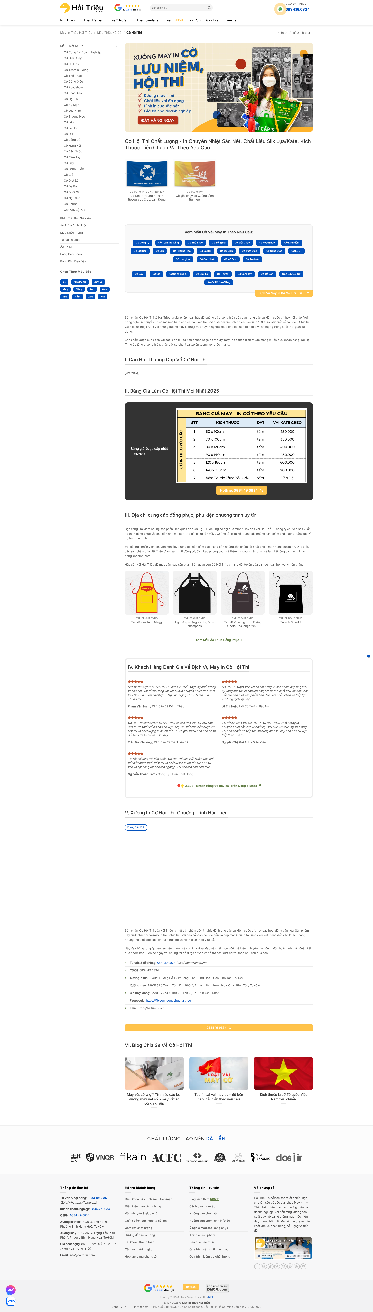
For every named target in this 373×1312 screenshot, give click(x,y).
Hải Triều (260, 1198)
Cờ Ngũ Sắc (72, 198)
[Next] (312, 603)
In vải (167, 20)
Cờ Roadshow (73, 87)
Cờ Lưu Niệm (73, 110)
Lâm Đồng (187, 1297)
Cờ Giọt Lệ (71, 180)
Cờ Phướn (71, 204)
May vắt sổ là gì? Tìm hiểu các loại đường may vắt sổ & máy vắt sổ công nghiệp (154, 1099)
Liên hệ (231, 20)
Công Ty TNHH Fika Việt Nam (130, 1306)
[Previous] (125, 603)
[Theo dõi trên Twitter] (277, 1266)
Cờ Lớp (69, 122)
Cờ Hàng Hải (72, 145)
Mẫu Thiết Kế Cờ (109, 33)
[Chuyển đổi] (116, 46)
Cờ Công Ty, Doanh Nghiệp (82, 52)
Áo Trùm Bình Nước (73, 225)
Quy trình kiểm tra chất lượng (209, 1256)
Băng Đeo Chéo (71, 254)
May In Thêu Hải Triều (76, 33)
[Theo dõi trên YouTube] (303, 1266)
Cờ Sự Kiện (71, 105)
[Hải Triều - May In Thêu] (81, 8)
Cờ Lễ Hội (70, 128)
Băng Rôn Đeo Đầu (73, 261)
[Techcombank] (186, 1157)
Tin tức (193, 20)
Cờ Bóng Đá (72, 140)
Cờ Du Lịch (71, 64)
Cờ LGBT (70, 134)
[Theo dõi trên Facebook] (257, 1266)
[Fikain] (122, 1156)
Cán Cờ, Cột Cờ (74, 210)
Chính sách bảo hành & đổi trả (146, 1220)
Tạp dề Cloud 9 (290, 622)
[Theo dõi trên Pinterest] (290, 1266)
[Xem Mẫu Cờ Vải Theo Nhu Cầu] (368, 656)
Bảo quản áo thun (201, 1242)
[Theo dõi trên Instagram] (264, 1266)
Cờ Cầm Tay (72, 157)
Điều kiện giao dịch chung (143, 1206)
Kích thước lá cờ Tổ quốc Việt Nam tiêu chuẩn (283, 1097)
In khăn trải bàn (92, 20)
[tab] (136, 827)
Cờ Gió (68, 175)
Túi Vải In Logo (70, 240)
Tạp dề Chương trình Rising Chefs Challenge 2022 (242, 624)
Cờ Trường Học (74, 116)
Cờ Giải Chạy (73, 58)
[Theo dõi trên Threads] (284, 1266)
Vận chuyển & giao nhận (142, 1213)
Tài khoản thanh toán (139, 1242)
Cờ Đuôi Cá (71, 192)
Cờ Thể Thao (73, 75)
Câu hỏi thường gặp (138, 1249)
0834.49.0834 (149, 970)
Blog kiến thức (199, 1199)
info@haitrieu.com (151, 1008)
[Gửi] (209, 8)
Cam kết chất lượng (138, 1228)
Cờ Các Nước (73, 151)
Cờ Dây (69, 163)
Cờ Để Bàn (71, 186)
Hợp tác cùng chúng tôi (141, 1256)
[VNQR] (89, 1157)
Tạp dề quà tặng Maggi (147, 622)
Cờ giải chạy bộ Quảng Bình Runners (195, 197)
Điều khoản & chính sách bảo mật (148, 1199)
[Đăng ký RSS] (297, 1266)
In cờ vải (66, 20)
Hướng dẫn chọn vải (203, 1213)
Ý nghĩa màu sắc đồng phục (208, 1228)
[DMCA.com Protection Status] (217, 1287)
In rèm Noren (118, 20)
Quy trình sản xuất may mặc (209, 1249)
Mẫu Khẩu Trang (71, 232)
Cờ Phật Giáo (73, 93)
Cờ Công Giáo (73, 81)
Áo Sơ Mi (66, 247)
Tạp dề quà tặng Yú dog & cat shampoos (195, 624)
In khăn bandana (145, 20)
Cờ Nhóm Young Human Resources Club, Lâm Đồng (147, 197)
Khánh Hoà (201, 1297)
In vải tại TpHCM (169, 1297)
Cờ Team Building (76, 70)
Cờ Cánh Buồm (74, 169)
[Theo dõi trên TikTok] (271, 1266)
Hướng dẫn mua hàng (140, 1235)
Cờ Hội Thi (71, 99)
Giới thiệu (213, 20)
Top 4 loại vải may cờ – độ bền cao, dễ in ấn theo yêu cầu (218, 1097)
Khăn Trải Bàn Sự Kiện (75, 218)
